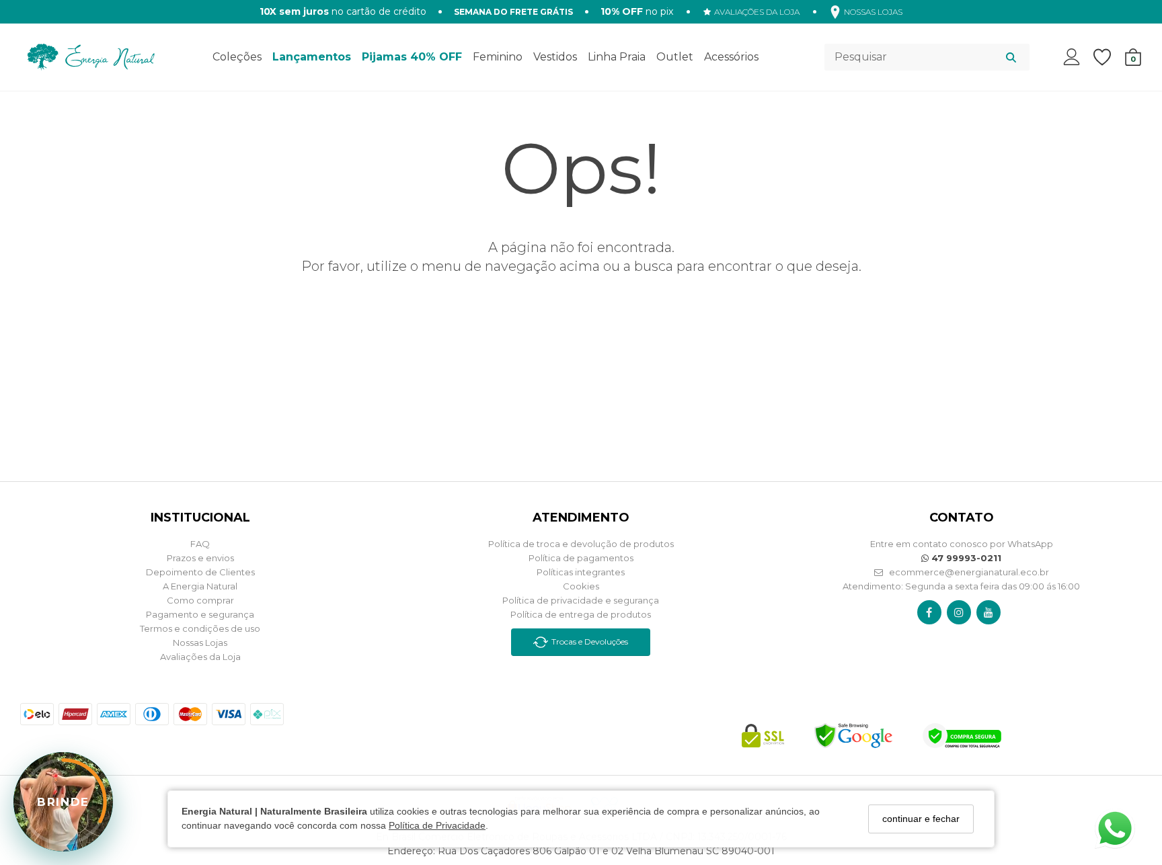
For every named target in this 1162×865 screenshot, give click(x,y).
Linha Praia (617, 56)
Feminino (497, 56)
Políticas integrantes (581, 572)
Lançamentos (311, 56)
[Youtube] (988, 612)
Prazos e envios (200, 557)
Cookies (581, 586)
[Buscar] (1011, 57)
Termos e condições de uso (200, 628)
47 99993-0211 (965, 557)
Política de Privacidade (437, 826)
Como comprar (200, 600)
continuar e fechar (921, 818)
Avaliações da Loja (200, 656)
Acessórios (731, 56)
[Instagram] (959, 612)
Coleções (237, 56)
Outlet (674, 56)
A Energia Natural (200, 586)
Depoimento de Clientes (200, 572)
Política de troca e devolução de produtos (581, 543)
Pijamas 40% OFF (412, 56)
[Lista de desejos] (1108, 57)
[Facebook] (929, 612)
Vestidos (555, 56)
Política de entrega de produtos (580, 614)
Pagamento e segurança (200, 614)
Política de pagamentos (581, 557)
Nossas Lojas (200, 642)
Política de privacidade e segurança (580, 600)
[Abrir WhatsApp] (1115, 829)
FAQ (200, 543)
